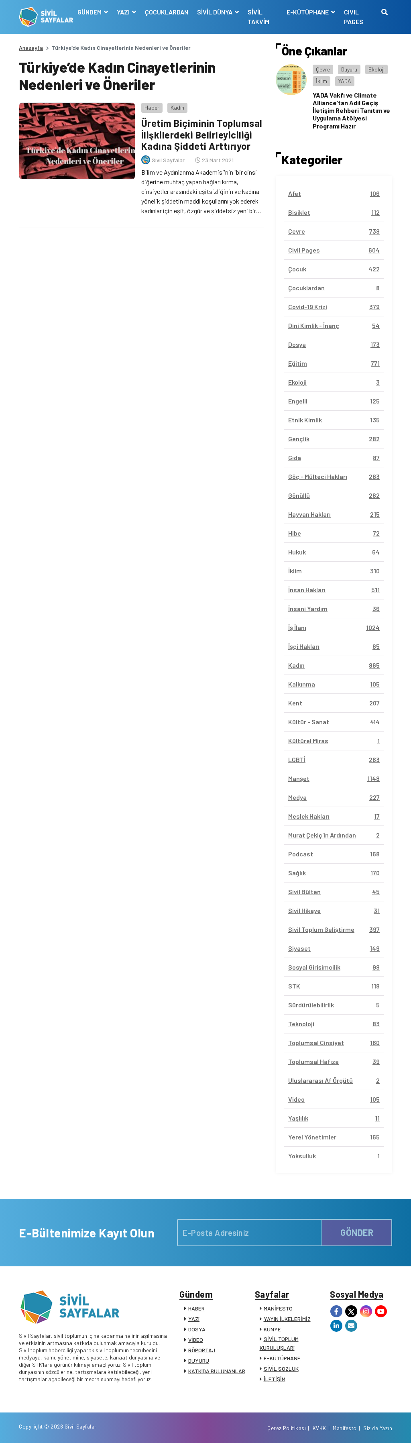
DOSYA (197, 1329)
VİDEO (195, 1339)
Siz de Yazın (377, 1428)
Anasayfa (31, 47)
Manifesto (345, 1428)
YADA (344, 80)
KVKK (319, 1428)
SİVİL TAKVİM (258, 16)
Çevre (323, 69)
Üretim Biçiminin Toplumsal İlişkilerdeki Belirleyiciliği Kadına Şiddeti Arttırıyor (201, 134)
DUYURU (198, 1360)
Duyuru (349, 69)
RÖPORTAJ (201, 1350)
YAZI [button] (124, 12)
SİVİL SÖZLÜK (281, 1368)
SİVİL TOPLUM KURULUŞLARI (279, 1343)
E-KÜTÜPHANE (282, 1358)
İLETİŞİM (274, 1379)
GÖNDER (356, 1232)
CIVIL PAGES (353, 16)
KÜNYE (272, 1329)
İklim (321, 80)
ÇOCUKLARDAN (166, 12)
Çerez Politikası (286, 1428)
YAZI (193, 1318)
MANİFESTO (278, 1308)
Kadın (177, 107)
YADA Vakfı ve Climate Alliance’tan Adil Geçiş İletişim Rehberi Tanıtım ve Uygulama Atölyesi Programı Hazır (351, 110)
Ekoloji (376, 69)
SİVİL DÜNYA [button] (215, 12)
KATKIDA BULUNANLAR (216, 1371)
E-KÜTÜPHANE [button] (308, 12)
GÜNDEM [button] (90, 12)
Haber (151, 107)
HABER (196, 1308)
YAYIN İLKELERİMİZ (287, 1318)
